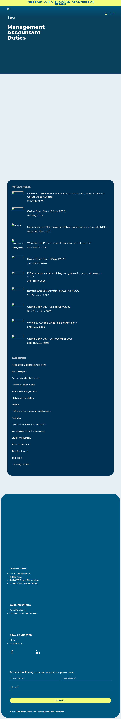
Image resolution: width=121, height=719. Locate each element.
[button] (112, 13)
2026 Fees (16, 576)
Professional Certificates (24, 613)
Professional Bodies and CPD (28, 424)
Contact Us (16, 643)
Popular (16, 417)
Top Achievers (20, 451)
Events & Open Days (23, 384)
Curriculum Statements (23, 583)
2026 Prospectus (20, 573)
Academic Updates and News (29, 364)
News (13, 640)
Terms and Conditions (54, 712)
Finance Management (26, 99)
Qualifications (17, 610)
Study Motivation (21, 437)
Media (15, 404)
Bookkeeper (19, 371)
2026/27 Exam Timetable (24, 580)
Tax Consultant (20, 444)
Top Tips (17, 457)
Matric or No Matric (23, 398)
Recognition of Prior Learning (28, 431)
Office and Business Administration (31, 411)
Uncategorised (20, 464)
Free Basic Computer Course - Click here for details (60, 2)
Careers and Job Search (25, 378)
